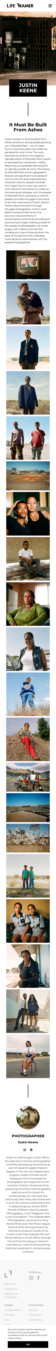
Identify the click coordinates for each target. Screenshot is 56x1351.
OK (28, 1344)
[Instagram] (25, 1149)
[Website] (31, 1149)
